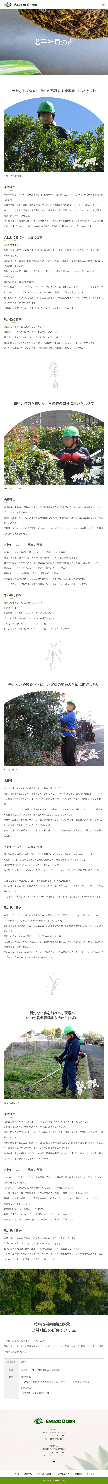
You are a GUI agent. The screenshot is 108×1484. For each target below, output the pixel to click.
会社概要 (78, 1474)
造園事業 (28, 1474)
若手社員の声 (63, 1474)
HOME (16, 1474)
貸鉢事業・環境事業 (45, 1474)
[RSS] (54, 1461)
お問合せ (90, 1474)
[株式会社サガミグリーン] (21, 4)
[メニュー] (103, 4)
